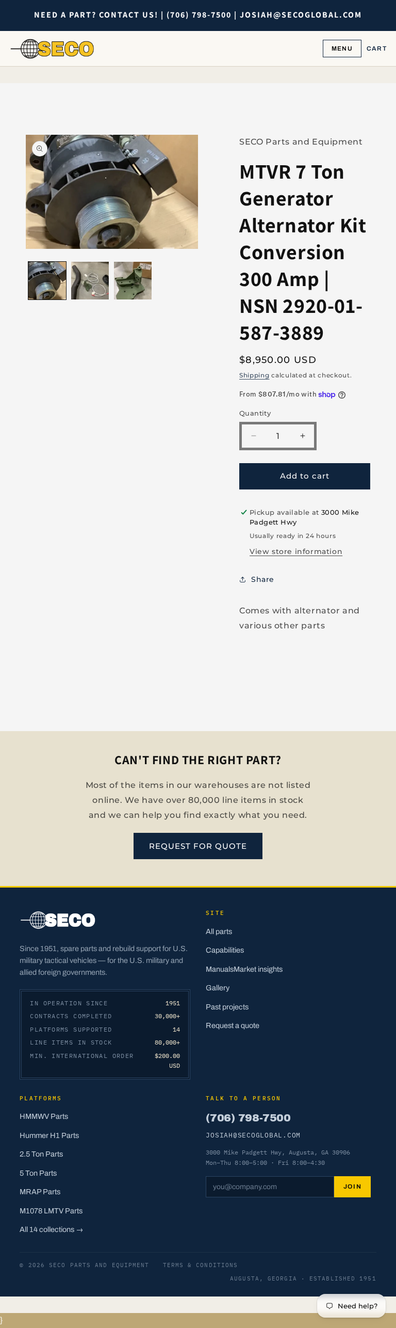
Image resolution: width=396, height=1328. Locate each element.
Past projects (227, 1007)
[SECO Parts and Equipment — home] (52, 49)
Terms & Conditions (200, 1265)
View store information (296, 551)
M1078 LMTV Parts (51, 1211)
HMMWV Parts (44, 1116)
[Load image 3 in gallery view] (133, 280)
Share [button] (262, 579)
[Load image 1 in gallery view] (47, 280)
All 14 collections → (52, 1229)
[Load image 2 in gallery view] (90, 280)
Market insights (258, 969)
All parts (219, 931)
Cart (377, 48)
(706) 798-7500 (248, 1118)
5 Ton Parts (38, 1173)
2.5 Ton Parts (41, 1154)
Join (352, 1186)
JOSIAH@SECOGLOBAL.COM (253, 1135)
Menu (342, 48)
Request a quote (232, 1025)
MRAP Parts (40, 1192)
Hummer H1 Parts (49, 1135)
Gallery (217, 988)
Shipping (254, 375)
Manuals (220, 969)
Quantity (255, 413)
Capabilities (225, 950)
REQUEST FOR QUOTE (198, 846)
